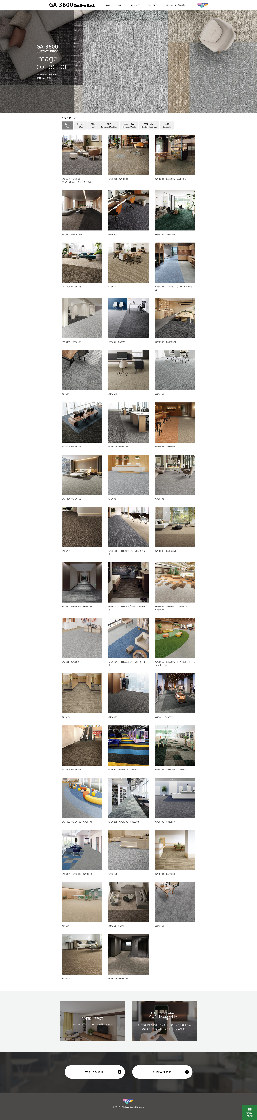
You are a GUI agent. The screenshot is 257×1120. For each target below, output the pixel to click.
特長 (120, 5)
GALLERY (152, 5)
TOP (108, 5)
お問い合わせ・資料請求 (175, 5)
